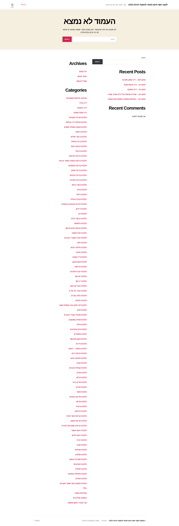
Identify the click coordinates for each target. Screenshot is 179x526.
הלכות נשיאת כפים (78, 358)
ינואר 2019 (82, 76)
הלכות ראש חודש (79, 435)
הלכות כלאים (81, 300)
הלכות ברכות (81, 151)
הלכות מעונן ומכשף (78, 339)
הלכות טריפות (81, 267)
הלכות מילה (82, 324)
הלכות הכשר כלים (79, 218)
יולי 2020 (83, 71)
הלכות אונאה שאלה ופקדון (75, 127)
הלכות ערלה (81, 377)
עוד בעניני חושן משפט (77, 503)
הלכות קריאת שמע (79, 421)
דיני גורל (83, 103)
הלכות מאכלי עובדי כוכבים (75, 315)
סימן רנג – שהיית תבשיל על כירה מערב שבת (126, 94)
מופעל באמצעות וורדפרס (90, 521)
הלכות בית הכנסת (79, 141)
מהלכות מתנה (81, 493)
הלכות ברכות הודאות (78, 156)
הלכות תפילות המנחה (77, 474)
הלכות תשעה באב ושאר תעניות (73, 483)
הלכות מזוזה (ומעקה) (78, 320)
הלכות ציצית (81, 406)
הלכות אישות (81, 132)
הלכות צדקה (81, 401)
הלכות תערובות (80, 464)
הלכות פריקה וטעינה (78, 397)
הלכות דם (82, 214)
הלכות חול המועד (79, 233)
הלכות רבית (82, 440)
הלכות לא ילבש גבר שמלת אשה (73, 305)
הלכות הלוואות (80, 223)
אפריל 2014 (82, 81)
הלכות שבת (82, 445)
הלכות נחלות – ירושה (77, 348)
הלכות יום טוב (81, 276)
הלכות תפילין (81, 478)
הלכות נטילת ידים (79, 353)
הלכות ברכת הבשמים (77, 165)
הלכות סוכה (82, 363)
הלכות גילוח (81, 194)
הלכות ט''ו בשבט (79, 257)
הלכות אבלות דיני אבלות (76, 122)
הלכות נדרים (81, 344)
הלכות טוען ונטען (79, 262)
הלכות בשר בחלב (79, 185)
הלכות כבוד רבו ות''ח (78, 291)
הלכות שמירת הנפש (78, 459)
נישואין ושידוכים (80, 498)
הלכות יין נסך (81, 281)
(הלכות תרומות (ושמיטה (76, 98)
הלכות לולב (82, 310)
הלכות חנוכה (81, 252)
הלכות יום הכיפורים (78, 271)
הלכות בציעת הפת (79, 146)
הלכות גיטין (82, 190)
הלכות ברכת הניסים (78, 175)
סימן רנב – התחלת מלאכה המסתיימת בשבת (126, 99)
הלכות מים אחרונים (78, 329)
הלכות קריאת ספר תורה (76, 416)
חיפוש (143, 58)
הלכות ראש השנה (79, 430)
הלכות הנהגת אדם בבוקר (76, 228)
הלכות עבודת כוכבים (78, 368)
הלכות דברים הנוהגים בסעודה (74, 204)
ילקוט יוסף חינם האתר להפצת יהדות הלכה (148, 5)
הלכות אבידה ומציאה (78, 117)
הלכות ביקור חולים (79, 137)
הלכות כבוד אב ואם (78, 286)
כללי (85, 488)
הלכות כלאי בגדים (79, 295)
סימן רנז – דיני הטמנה (136, 89)
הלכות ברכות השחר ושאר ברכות (73, 161)
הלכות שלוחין (81, 454)
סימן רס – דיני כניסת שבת (134, 85)
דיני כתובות (82, 108)
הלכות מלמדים (80, 334)
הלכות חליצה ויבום (79, 247)
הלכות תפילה (81, 469)
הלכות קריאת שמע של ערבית (74, 426)
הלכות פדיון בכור (79, 382)
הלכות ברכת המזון (79, 170)
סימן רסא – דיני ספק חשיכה (133, 80)
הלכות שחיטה (81, 450)
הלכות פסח (82, 392)
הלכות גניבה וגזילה (78, 199)
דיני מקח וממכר (80, 112)
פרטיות (23, 5)
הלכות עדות (82, 373)
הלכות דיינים (81, 209)
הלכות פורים (81, 387)
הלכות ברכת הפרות (78, 180)
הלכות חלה (82, 243)
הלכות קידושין (81, 411)
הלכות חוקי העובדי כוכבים (75, 238)
